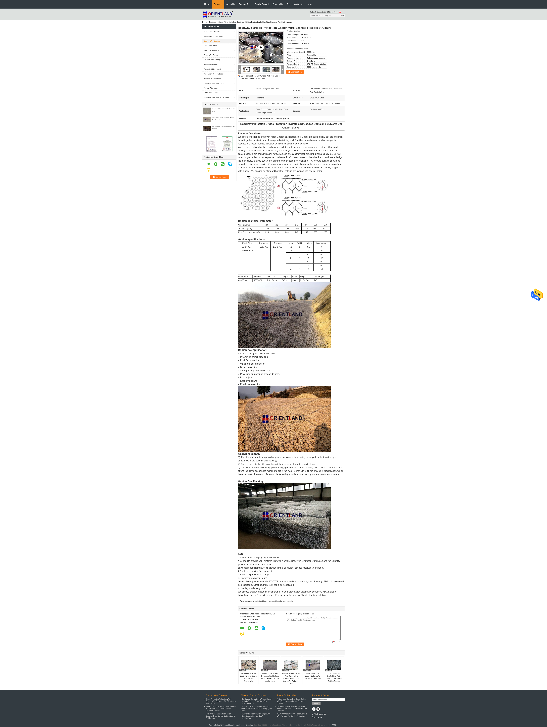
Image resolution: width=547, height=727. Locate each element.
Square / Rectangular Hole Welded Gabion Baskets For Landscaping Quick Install (256, 708)
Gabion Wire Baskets (226, 22)
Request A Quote (295, 4)
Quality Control (262, 4)
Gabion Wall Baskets (212, 32)
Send (316, 703)
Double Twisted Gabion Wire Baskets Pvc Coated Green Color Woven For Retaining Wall (291, 678)
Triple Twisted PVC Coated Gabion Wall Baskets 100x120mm (313, 676)
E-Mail (315, 714)
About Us (230, 4)
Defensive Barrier (210, 46)
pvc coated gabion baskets (261, 601)
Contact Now (296, 72)
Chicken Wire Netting (212, 60)
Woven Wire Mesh (211, 88)
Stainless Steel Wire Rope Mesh (216, 97)
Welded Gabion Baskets (213, 36)
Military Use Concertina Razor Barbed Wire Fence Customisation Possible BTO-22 (291, 701)
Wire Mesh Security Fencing (214, 74)
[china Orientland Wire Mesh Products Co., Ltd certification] (211, 144)
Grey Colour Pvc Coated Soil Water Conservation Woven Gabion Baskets (334, 677)
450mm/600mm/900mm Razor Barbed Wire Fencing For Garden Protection (292, 715)
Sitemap (322, 714)
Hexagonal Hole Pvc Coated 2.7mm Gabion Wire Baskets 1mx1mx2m (248, 677)
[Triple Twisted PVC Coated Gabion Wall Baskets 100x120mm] (313, 665)
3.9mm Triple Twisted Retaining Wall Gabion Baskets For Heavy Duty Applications (270, 677)
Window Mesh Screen (212, 79)
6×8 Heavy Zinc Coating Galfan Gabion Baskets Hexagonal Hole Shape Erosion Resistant (221, 708)
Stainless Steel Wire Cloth (214, 83)
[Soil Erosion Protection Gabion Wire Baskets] (207, 128)
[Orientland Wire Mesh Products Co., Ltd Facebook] (314, 709)
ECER (334, 725)
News (309, 4)
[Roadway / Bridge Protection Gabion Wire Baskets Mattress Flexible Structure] (261, 47)
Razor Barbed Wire (211, 50)
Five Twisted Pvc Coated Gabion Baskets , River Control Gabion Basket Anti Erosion (220, 716)
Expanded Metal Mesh (212, 69)
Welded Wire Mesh (211, 65)
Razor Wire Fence (211, 55)
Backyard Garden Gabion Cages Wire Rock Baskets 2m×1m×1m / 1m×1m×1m (256, 716)
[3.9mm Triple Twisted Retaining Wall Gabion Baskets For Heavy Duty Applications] (270, 665)
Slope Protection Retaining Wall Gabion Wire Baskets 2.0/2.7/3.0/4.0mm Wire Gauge (221, 701)
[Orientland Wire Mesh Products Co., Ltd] (218, 14)
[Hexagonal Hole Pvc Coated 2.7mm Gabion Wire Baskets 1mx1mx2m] (249, 665)
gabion (247, 601)
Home (207, 4)
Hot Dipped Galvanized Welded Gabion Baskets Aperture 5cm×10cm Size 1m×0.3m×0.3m (256, 701)
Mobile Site (318, 717)
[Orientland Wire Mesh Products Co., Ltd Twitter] (318, 709)
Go (342, 15)
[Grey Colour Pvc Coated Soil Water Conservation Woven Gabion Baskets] (334, 665)
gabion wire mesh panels (283, 601)
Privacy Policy (214, 725)
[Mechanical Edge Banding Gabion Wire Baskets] (207, 120)
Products (218, 4)
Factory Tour (245, 4)
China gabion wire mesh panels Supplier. (237, 725)
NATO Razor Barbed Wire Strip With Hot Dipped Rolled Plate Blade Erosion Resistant (292, 708)
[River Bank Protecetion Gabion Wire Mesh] (207, 111)
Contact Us (278, 4)
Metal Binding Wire (211, 93)
